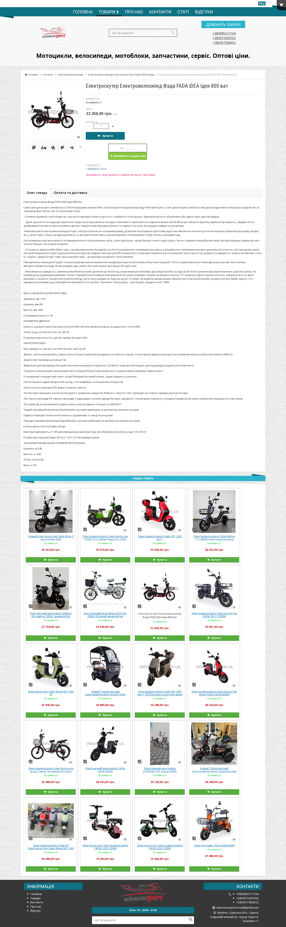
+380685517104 (223, 33)
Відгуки (204, 12)
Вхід (262, 3)
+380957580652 (224, 43)
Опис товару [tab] (37, 193)
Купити (106, 136)
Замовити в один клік (129, 156)
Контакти (160, 12)
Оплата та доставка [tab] (70, 193)
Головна (83, 12)
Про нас (134, 12)
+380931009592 (223, 38)
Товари (107, 12)
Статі (183, 12)
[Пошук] (173, 33)
